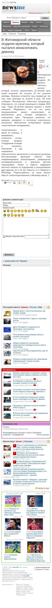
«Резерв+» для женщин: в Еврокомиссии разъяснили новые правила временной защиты (28, 455)
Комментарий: (9, 208)
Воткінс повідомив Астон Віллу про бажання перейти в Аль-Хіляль (35, 512)
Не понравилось (24, 182)
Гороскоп (19, 586)
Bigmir (25, 322)
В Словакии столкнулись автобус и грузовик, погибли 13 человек (27, 382)
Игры (24, 591)
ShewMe (7, 182)
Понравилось (19, 182)
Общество (7, 27)
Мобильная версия (36, 13)
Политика (44, 27)
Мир (32, 22)
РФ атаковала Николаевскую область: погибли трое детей (28, 336)
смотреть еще (43, 488)
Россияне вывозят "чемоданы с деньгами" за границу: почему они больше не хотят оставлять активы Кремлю (30, 482)
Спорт (34, 27)
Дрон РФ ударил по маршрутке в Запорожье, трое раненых (26, 328)
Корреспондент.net (18, 180)
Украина (15, 22)
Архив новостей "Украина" (16, 261)
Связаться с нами (42, 569)
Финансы (19, 588)
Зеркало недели (31, 315)
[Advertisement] (37, 140)
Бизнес (39, 22)
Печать (14, 184)
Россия (24, 22)
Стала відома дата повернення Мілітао (12, 534)
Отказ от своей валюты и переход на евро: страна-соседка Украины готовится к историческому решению (30, 447)
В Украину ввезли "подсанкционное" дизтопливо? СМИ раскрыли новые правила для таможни (29, 463)
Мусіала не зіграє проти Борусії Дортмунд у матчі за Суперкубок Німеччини (35, 558)
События (12, 34)
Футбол (7, 508)
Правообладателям (43, 567)
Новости (6, 22)
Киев (5, 34)
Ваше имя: (7, 203)
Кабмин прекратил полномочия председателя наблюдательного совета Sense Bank (29, 345)
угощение (7, 435)
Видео (34, 30)
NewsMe (16, 567)
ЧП (4, 30)
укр (11, 2)
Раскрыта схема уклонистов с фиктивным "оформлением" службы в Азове (30, 360)
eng (14, 2)
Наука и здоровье (15, 30)
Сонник (24, 590)
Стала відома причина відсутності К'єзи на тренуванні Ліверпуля (34, 535)
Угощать (6, 427)
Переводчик (20, 595)
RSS (46, 13)
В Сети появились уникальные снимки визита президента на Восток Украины (29, 398)
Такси (30, 593)
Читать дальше (43, 435)
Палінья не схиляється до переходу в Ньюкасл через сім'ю (12, 512)
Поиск (9, 18)
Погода (26, 584)
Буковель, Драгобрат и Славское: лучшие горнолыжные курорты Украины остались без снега (30, 375)
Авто (26, 588)
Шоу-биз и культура (22, 27)
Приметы (27, 586)
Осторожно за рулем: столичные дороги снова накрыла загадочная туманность (29, 391)
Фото (27, 30)
